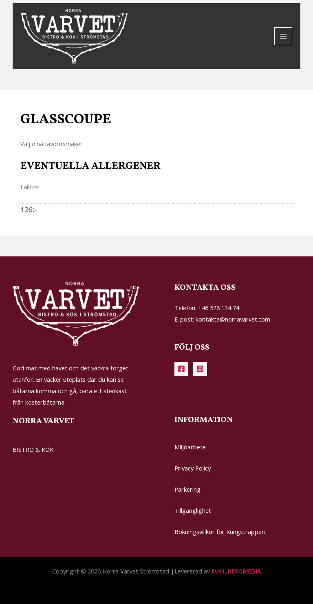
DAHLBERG (236, 571)
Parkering (187, 489)
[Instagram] (200, 369)
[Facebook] (181, 369)
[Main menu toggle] (283, 36)
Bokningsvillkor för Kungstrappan (219, 531)
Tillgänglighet (192, 510)
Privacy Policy (192, 468)
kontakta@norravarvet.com (233, 319)
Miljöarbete (190, 447)
